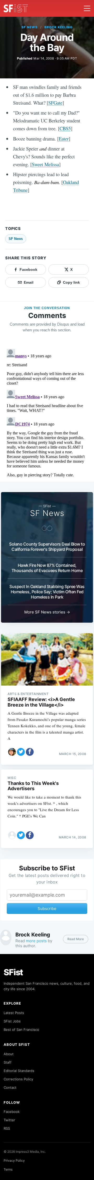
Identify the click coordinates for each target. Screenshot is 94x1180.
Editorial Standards (19, 1071)
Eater (64, 138)
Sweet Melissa (45, 164)
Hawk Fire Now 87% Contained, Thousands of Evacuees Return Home (47, 568)
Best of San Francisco (21, 1029)
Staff (7, 1062)
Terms (8, 1169)
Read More (75, 939)
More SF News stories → (47, 612)
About (9, 1054)
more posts (36, 940)
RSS (7, 1128)
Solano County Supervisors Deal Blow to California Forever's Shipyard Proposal (47, 546)
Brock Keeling (58, 27)
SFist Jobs (12, 1021)
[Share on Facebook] (29, 751)
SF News (29, 27)
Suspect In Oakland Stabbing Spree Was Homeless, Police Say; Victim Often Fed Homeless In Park (47, 592)
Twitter (9, 1120)
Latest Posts (14, 1013)
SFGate (55, 102)
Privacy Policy (14, 1160)
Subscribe (47, 908)
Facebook (12, 1111)
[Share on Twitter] (20, 751)
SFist (13, 972)
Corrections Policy (18, 1079)
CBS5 (65, 128)
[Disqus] (47, 412)
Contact (10, 1087)
